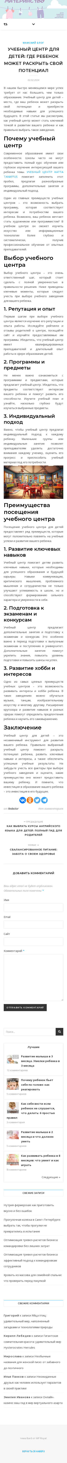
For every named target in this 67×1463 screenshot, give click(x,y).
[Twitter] (37, 800)
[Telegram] (44, 800)
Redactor (13, 808)
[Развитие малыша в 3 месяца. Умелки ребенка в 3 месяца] (13, 1059)
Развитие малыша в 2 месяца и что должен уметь (37, 1136)
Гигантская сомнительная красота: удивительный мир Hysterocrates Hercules (32, 1341)
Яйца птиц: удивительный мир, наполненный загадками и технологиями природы (28, 1321)
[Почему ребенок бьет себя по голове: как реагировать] (13, 1084)
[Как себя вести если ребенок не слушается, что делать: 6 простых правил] (13, 1108)
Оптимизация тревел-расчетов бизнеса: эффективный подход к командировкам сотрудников (31, 1260)
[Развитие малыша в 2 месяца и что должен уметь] (13, 1134)
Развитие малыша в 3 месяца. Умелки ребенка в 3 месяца (40, 1060)
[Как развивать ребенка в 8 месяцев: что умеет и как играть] (13, 1160)
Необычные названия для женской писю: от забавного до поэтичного (32, 1362)
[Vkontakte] (22, 800)
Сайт (7, 934)
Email (7, 917)
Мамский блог (33, 42)
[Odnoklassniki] (30, 800)
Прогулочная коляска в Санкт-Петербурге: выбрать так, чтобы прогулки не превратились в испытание (32, 1225)
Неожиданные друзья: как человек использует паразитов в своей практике (32, 1382)
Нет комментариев (50, 808)
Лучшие (33, 1047)
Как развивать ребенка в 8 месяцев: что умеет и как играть (40, 1160)
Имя (6, 900)
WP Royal (41, 1438)
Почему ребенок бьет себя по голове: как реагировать (37, 1084)
